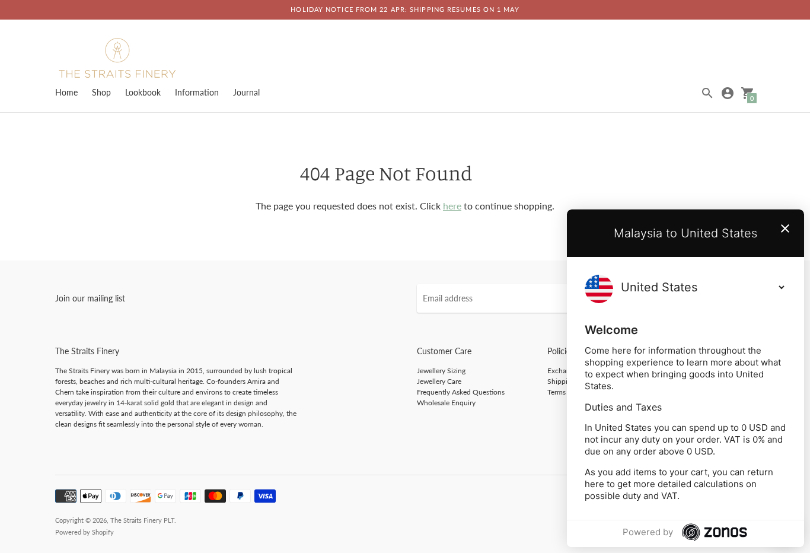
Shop (101, 92)
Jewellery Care (439, 381)
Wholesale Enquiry (446, 402)
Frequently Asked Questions (461, 391)
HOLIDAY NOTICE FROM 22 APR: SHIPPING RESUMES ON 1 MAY (405, 9)
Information (197, 92)
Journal (246, 92)
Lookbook (143, 92)
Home (66, 92)
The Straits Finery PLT (142, 520)
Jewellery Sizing (441, 370)
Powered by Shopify (84, 532)
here (452, 205)
